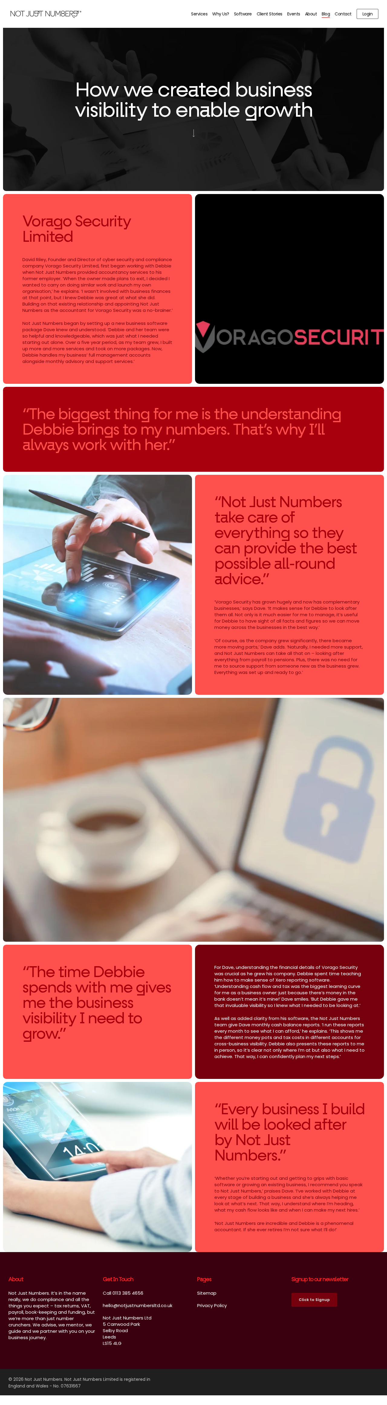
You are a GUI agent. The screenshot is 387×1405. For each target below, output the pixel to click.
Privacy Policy (212, 1305)
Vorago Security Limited (72, 266)
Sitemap (206, 1293)
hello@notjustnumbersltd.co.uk (137, 1305)
